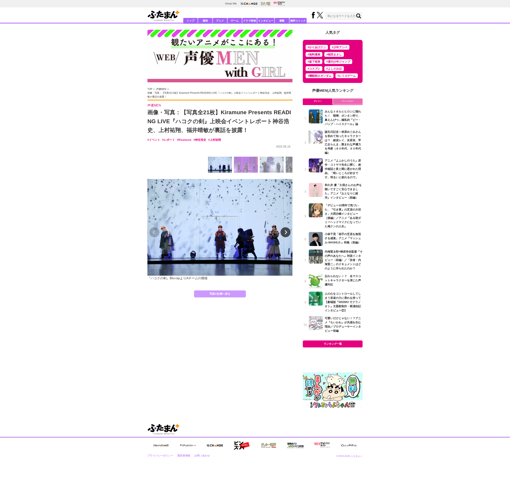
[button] (285, 232)
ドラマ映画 (249, 20)
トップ (190, 20)
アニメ (220, 20)
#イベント (153, 139)
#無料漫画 (314, 54)
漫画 (205, 20)
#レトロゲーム (346, 75)
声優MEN (161, 89)
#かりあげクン (317, 47)
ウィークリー (348, 101)
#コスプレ (314, 68)
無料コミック (298, 20)
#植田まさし (334, 54)
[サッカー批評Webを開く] (265, 3)
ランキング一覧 (333, 343)
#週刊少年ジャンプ (338, 61)
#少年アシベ (339, 47)
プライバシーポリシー (160, 455)
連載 (281, 20)
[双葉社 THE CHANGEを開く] (249, 4)
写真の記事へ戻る (220, 293)
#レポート (168, 139)
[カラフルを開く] (349, 445)
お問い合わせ (202, 455)
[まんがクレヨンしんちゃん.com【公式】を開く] (161, 445)
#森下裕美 (314, 61)
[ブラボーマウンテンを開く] (295, 445)
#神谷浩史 (199, 139)
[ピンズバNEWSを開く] (242, 445)
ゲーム (235, 20)
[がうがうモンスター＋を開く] (188, 445)
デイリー (318, 101)
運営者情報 (183, 455)
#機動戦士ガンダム (320, 75)
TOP (149, 89)
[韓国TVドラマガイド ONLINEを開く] (279, 4)
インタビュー (266, 20)
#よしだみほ (334, 68)
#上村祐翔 (214, 139)
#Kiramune (184, 139)
